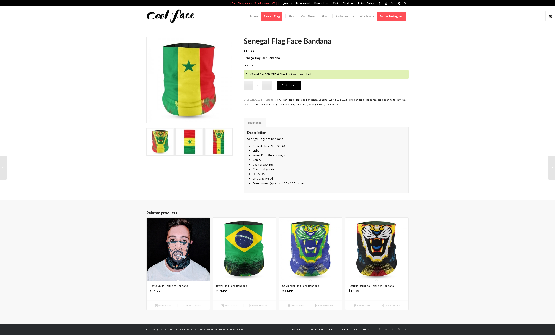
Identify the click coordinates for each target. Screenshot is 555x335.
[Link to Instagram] (386, 3)
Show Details (193, 305)
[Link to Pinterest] (392, 3)
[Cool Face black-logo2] (170, 16)
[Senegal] (160, 142)
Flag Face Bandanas (306, 99)
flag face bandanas (283, 104)
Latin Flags (301, 104)
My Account (303, 3)
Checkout (348, 3)
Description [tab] (255, 122)
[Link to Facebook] (379, 3)
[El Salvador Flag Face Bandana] (551, 168)
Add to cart (289, 85)
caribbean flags (386, 99)
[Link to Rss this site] (405, 3)
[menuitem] (287, 3)
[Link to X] (399, 3)
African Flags (286, 99)
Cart (335, 3)
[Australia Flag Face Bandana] (3, 168)
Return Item (321, 3)
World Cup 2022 (338, 99)
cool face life (251, 104)
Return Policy (366, 3)
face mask (266, 104)
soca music (332, 104)
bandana (359, 99)
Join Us (287, 3)
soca (321, 104)
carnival (400, 99)
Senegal (323, 99)
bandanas (370, 99)
